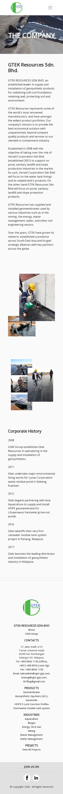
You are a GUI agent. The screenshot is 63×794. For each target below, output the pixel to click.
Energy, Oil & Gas (31, 726)
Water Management (31, 738)
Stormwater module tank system (31, 708)
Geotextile (31, 700)
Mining (31, 730)
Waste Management (31, 734)
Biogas (31, 722)
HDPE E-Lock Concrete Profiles (31, 704)
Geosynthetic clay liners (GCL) (31, 696)
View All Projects (31, 749)
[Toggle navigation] (50, 7)
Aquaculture (31, 718)
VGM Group (31, 633)
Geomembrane (31, 692)
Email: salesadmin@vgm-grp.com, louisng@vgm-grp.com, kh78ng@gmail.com (31, 677)
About (31, 629)
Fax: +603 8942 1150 (31, 669)
